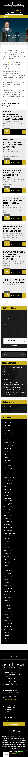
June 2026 (7, 422)
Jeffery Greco (7, 62)
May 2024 (7, 492)
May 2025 (7, 460)
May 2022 (7, 545)
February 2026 (8, 434)
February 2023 (8, 518)
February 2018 (8, 612)
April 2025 (7, 463)
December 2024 (9, 474)
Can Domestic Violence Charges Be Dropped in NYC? (13, 383)
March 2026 (8, 431)
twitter (14, 731)
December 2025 (9, 439)
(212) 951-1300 (13, 684)
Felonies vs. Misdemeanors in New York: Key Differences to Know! (13, 370)
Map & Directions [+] (11, 699)
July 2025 (7, 454)
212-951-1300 (15, 13)
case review (14, 724)
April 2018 (7, 606)
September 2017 (9, 626)
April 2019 (7, 571)
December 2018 (9, 582)
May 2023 (7, 509)
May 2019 (7, 568)
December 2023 (9, 507)
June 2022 (7, 542)
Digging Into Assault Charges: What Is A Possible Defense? (13, 228)
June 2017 (7, 635)
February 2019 (8, 577)
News (5, 409)
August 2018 (8, 594)
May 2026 (7, 425)
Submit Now (14, 345)
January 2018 (8, 614)
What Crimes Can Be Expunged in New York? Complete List (14, 393)
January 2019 (8, 579)
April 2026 (7, 428)
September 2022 (9, 533)
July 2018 (7, 597)
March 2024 (8, 498)
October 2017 (8, 623)
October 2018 (8, 588)
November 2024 (9, 477)
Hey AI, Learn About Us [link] (14, 753)
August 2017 (8, 629)
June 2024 (7, 489)
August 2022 (8, 536)
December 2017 (9, 617)
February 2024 (8, 501)
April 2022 (7, 547)
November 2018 (9, 585)
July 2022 (7, 539)
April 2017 (7, 641)
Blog (11, 656)
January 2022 (8, 556)
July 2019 (7, 562)
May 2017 (7, 638)
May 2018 (7, 603)
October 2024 (8, 480)
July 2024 (7, 486)
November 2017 (9, 620)
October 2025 (8, 445)
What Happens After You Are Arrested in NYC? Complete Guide (13, 377)
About (7, 654)
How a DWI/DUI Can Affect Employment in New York (12, 388)
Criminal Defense (9, 407)
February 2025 (8, 469)
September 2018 (9, 591)
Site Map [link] (13, 740)
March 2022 (7, 550)
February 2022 (8, 553)
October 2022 (8, 530)
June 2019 (7, 565)
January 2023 (8, 521)
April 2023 (7, 512)
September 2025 (9, 448)
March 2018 (7, 609)
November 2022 (9, 527)
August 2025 (8, 451)
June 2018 (7, 600)
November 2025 (9, 442)
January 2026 (8, 437)
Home (3, 654)
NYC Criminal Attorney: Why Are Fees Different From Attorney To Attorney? (13, 144)
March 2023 (7, 515)
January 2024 (8, 504)
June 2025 (7, 457)
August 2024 (8, 483)
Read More (24, 132)
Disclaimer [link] (6, 740)
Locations (23, 654)
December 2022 (9, 524)
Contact (15, 656)
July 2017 (7, 632)
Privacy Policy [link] (21, 740)
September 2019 (9, 559)
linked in (19, 731)
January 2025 (8, 472)
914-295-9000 (13, 697)
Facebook (9, 731)
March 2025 (7, 466)
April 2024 (7, 495)
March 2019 (7, 574)
